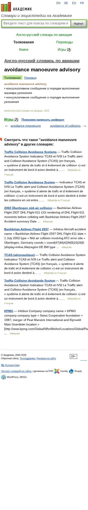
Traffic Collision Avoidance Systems (30, 152)
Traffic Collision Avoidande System (29, 280)
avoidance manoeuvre (26, 125)
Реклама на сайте (46, 358)
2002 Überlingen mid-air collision (28, 208)
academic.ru (16, 6)
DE (66, 3)
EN (58, 3)
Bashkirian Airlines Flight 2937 (26, 229)
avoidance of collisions (65, 125)
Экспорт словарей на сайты (16, 371)
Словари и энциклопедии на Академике (36, 16)
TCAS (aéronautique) (19, 255)
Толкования (23, 42)
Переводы (64, 42)
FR (82, 3)
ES (74, 3)
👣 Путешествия (10, 365)
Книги (23, 49)
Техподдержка (27, 358)
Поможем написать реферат (43, 119)
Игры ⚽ (64, 49)
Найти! (78, 23)
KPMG (8, 311)
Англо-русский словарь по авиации (44, 35)
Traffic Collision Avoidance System (29, 182)
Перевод (30, 77)
